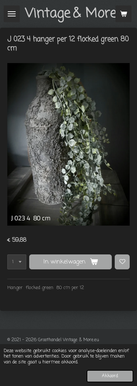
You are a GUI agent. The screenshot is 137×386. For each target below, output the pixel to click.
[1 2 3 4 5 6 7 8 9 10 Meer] (16, 261)
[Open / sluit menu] (12, 13)
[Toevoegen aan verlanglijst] (122, 261)
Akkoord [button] (110, 376)
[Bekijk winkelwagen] (123, 13)
